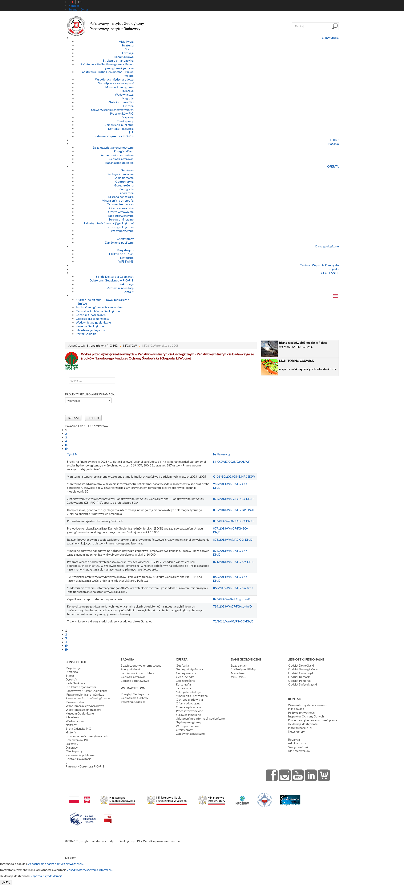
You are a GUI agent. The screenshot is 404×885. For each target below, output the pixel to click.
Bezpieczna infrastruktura (117, 155)
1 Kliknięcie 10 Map (121, 254)
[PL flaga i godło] (79, 796)
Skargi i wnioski (298, 747)
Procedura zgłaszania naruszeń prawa (312, 720)
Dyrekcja (128, 53)
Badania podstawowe (119, 162)
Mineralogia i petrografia (118, 200)
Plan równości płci (300, 727)
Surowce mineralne (121, 219)
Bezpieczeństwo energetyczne (113, 147)
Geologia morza (123, 178)
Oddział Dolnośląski (301, 665)
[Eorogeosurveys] (289, 797)
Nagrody (128, 98)
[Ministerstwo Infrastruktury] (211, 799)
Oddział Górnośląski (301, 673)
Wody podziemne (122, 230)
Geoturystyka (124, 181)
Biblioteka (127, 90)
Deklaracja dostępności (303, 724)
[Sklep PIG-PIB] (324, 775)
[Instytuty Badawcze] (264, 799)
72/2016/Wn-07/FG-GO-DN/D (233, 621)
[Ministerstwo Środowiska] (117, 799)
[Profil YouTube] (298, 775)
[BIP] (108, 815)
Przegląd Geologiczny (135, 694)
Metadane (127, 257)
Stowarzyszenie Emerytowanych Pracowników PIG (112, 111)
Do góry (70, 857)
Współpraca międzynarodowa (114, 79)
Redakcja (294, 739)
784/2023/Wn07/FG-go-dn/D (232, 606)
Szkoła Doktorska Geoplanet (115, 276)
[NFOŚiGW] (242, 797)
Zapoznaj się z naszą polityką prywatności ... (56, 863)
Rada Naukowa (124, 56)
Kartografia (126, 189)
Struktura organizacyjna (118, 60)
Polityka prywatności (301, 712)
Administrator (297, 743)
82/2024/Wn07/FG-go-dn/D (231, 599)
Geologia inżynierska (120, 174)
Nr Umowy (220, 454)
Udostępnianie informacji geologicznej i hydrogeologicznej (109, 225)
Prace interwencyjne (120, 215)
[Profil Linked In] (311, 775)
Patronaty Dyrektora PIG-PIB (114, 136)
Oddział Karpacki (299, 677)
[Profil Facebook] (272, 775)
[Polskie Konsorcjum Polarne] (82, 818)
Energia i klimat (124, 151)
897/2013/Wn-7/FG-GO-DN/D (233, 499)
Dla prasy (128, 117)
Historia (128, 106)
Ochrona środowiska (120, 204)
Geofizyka (127, 170)
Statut (129, 49)
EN (79, 2)
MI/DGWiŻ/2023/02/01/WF (231, 461)
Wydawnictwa (124, 94)
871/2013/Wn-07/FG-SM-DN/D (234, 562)
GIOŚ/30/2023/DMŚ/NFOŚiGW (234, 476)
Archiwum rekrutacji (120, 288)
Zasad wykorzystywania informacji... (90, 870)
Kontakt (128, 291)
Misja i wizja (126, 41)
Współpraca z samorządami (116, 83)
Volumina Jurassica (133, 701)
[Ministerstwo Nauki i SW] (167, 799)
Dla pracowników (299, 751)
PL (71, 2)
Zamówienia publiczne (119, 125)
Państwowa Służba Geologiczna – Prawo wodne (88, 700)
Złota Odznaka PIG (121, 102)
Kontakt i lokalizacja (121, 128)
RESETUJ (93, 418)
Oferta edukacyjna (121, 208)
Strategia (127, 45)
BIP (131, 132)
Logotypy (72, 743)
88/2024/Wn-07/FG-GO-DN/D (233, 521)
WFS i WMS (126, 261)
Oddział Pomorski (299, 680)
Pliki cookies (296, 709)
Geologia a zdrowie (121, 159)
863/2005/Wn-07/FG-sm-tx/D (233, 588)
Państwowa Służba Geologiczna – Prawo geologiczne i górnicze (107, 66)
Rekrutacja (127, 284)
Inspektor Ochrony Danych (306, 716)
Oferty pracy (125, 121)
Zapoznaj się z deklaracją (46, 876)
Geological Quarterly (134, 698)
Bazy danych (125, 250)
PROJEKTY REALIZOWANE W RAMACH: (90, 394)
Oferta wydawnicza (121, 212)
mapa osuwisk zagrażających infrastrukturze (307, 365)
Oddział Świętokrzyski (302, 684)
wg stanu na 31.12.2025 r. (303, 345)
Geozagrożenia (124, 185)
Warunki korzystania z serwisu (307, 705)
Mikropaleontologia (121, 196)
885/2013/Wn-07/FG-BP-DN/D (233, 510)
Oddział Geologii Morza (303, 669)
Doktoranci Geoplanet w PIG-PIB (112, 280)
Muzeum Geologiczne (119, 87)
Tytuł (71, 454)
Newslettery (296, 731)
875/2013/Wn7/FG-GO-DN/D (232, 539)
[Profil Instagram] (285, 775)
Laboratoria (126, 193)
